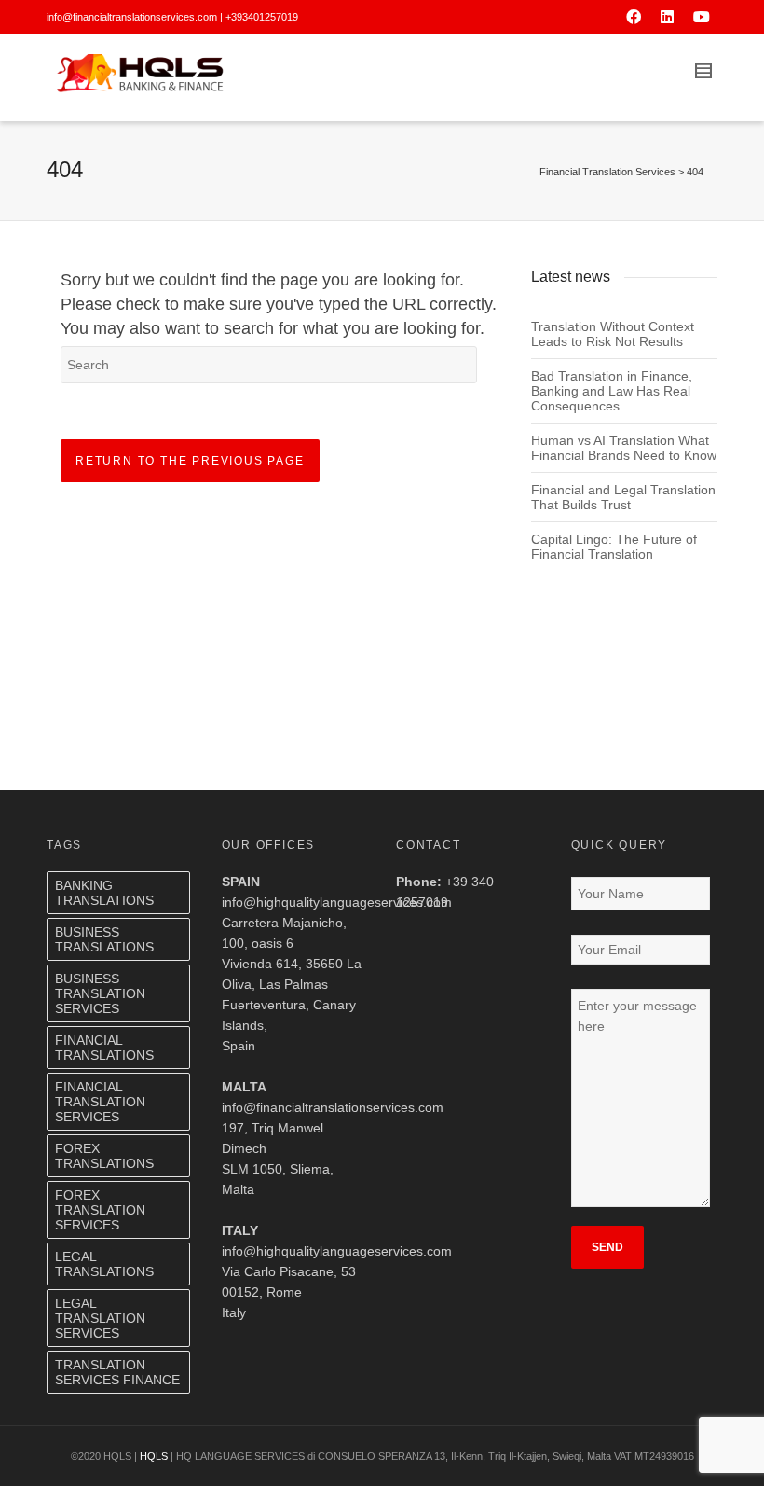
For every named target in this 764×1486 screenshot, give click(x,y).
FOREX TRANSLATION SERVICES (100, 1209)
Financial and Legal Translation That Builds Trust (623, 497)
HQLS (154, 1456)
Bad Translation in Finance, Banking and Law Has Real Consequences (611, 390)
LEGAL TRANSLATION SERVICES (100, 1318)
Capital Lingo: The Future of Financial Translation (614, 547)
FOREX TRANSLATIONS (104, 1156)
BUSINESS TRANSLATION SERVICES (100, 993)
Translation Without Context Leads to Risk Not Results (612, 334)
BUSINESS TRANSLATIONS (104, 939)
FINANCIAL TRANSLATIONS (104, 1047)
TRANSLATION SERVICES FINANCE (117, 1372)
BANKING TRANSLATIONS (104, 893)
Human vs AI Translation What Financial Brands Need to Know (623, 448)
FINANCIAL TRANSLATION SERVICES (100, 1101)
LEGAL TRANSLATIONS (104, 1264)
